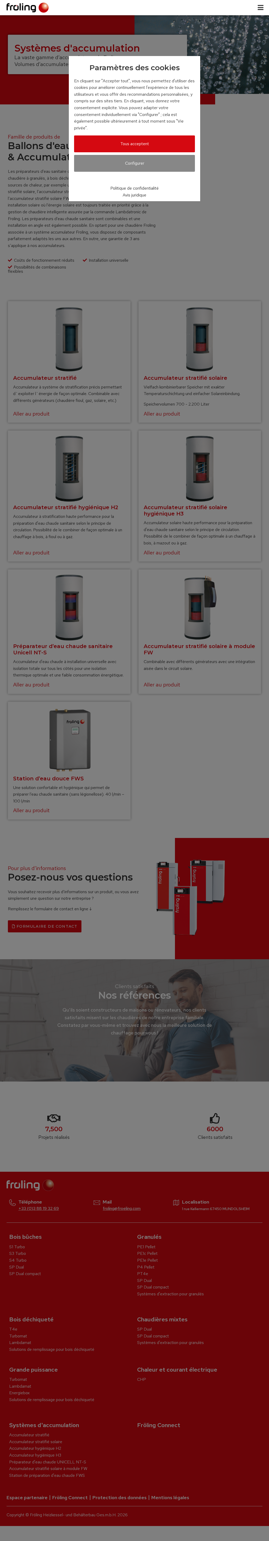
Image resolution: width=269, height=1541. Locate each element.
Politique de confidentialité (134, 188)
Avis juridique (134, 195)
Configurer (134, 163)
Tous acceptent (134, 143)
